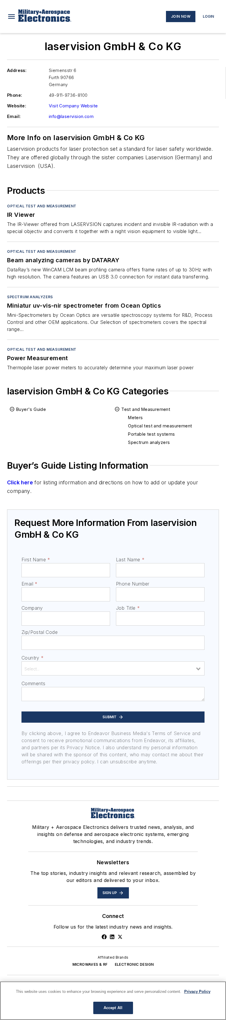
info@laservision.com (71, 116)
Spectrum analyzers (30, 297)
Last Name (130, 560)
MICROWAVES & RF (90, 964)
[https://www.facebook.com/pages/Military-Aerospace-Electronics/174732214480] (104, 937)
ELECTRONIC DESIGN (134, 964)
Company (32, 608)
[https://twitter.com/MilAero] (120, 937)
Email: (14, 116)
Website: (16, 105)
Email (29, 584)
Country (32, 658)
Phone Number (132, 584)
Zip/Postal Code (39, 632)
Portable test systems (151, 434)
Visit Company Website (73, 105)
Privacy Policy (197, 991)
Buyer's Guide (31, 409)
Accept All (113, 1008)
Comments (33, 683)
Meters (135, 417)
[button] (11, 16)
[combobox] (113, 668)
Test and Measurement (145, 409)
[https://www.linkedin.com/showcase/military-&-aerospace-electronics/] (112, 937)
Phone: (14, 95)
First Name (35, 560)
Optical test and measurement (42, 206)
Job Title (128, 608)
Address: (16, 70)
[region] (113, 1000)
